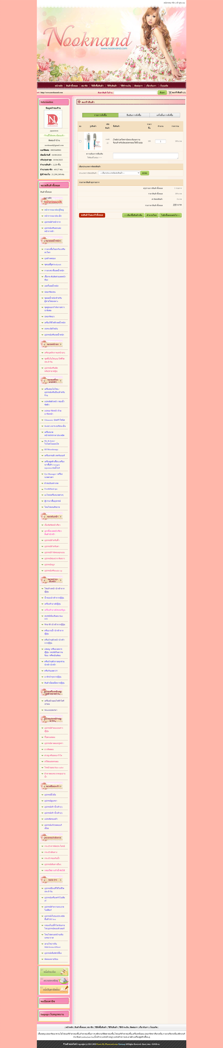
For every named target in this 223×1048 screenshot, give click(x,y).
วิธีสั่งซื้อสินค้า (97, 86)
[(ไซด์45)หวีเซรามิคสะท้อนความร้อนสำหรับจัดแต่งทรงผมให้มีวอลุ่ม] (93, 140)
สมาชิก (84, 86)
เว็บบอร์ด (164, 86)
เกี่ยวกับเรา (151, 86)
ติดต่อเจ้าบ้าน (54, 140)
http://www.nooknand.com (52, 92)
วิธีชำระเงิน (126, 86)
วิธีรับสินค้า (112, 86)
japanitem (54, 131)
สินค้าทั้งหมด (72, 86)
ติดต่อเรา (138, 86)
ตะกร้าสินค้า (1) (179, 92)
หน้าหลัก (59, 86)
